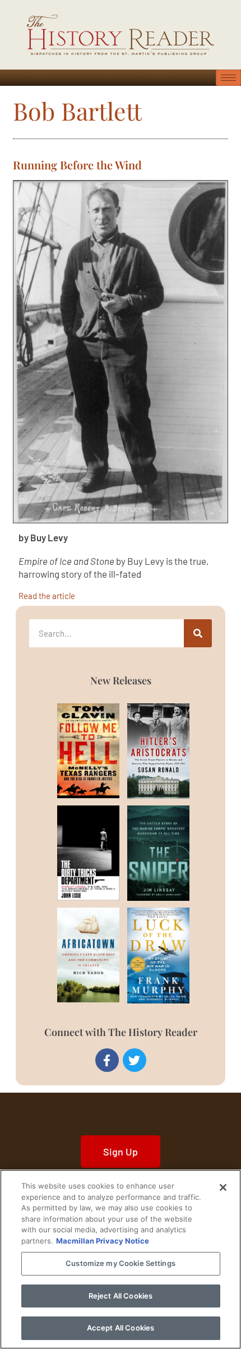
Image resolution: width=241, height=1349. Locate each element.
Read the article (46, 595)
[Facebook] (107, 1060)
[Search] (198, 633)
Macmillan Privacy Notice (102, 1240)
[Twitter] (134, 1060)
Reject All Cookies (120, 1295)
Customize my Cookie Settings (120, 1263)
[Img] (75, 750)
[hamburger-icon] (228, 78)
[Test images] (120, 351)
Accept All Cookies (120, 1327)
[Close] (223, 1187)
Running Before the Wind (77, 164)
